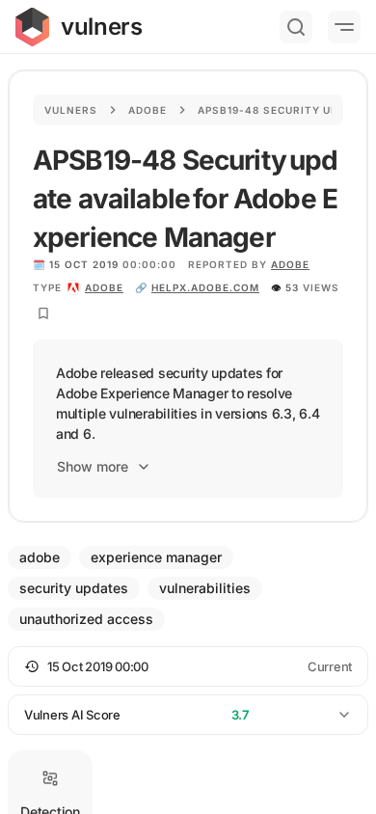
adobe (104, 287)
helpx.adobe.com (205, 287)
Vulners (70, 110)
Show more (92, 466)
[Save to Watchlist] (43, 313)
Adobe (147, 110)
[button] (188, 666)
